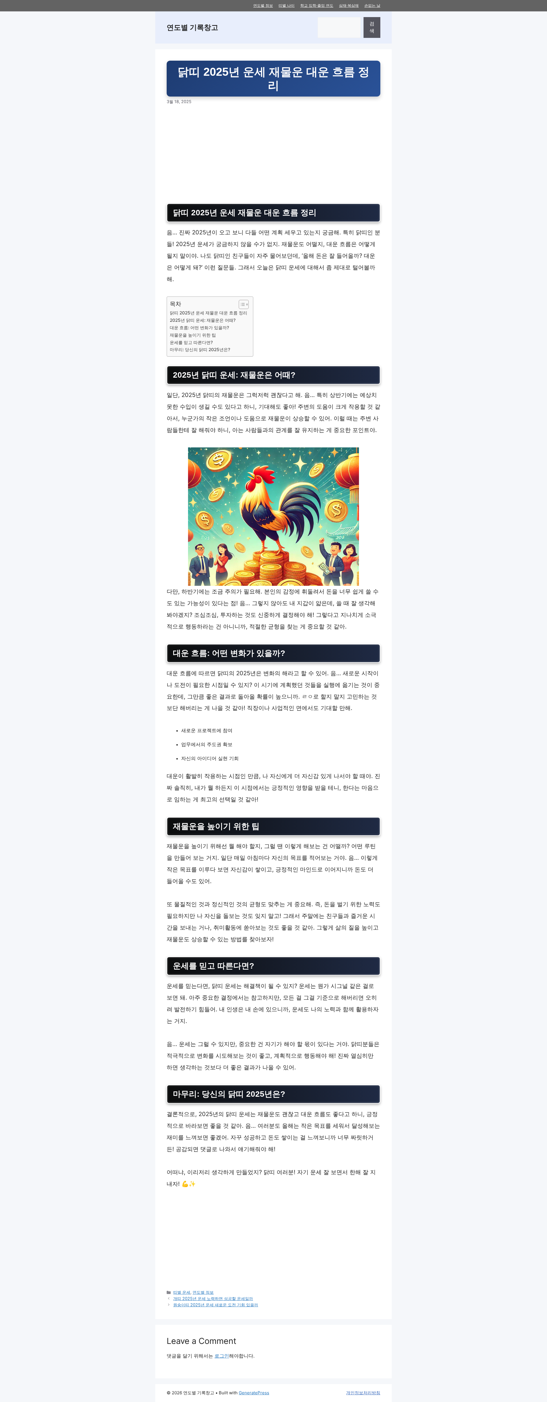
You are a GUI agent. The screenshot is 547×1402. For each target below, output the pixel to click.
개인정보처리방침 (363, 1392)
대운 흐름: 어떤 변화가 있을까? (199, 327)
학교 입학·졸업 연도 (316, 5)
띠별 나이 (287, 5)
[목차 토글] (240, 304)
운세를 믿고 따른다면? (191, 342)
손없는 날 (372, 5)
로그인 (222, 1356)
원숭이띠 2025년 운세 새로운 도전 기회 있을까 (215, 1304)
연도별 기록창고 (192, 27)
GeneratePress (254, 1392)
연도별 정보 (263, 5)
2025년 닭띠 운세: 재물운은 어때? (203, 320)
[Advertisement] (273, 154)
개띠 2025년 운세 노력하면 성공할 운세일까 (213, 1298)
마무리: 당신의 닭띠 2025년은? (200, 349)
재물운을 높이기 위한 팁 (193, 335)
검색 (372, 27)
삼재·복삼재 (349, 5)
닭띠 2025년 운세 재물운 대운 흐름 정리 (208, 313)
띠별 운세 (181, 1292)
